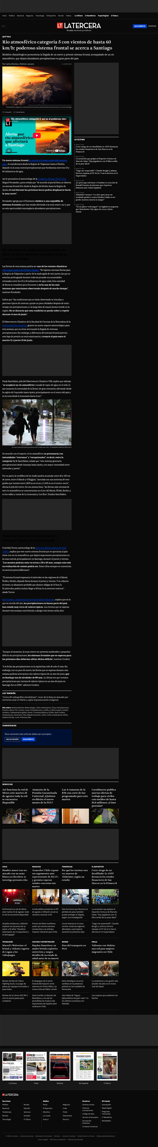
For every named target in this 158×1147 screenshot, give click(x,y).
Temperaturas (7, 715)
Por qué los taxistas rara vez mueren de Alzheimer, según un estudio (75, 875)
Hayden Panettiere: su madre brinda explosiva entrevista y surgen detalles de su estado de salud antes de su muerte (45, 952)
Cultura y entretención (43, 942)
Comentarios (20, 112)
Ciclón (43, 715)
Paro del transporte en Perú (74, 947)
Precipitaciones (63, 707)
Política (12, 15)
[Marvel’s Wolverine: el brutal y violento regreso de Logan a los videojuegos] (15, 968)
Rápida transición (34, 715)
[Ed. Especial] (83, 1080)
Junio (17, 717)
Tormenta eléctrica (40, 712)
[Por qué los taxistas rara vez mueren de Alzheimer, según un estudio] (75, 896)
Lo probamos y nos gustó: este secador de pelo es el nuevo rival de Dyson (105, 984)
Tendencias (67, 866)
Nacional (20, 15)
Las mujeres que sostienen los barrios (105, 996)
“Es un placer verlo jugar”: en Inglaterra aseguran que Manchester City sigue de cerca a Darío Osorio (97, 209)
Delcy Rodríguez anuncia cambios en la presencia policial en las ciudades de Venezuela (73, 985)
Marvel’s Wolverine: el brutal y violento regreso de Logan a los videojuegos (15, 950)
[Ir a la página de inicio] (79, 26)
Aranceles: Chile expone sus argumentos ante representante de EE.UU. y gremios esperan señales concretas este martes (45, 878)
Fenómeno (18, 715)
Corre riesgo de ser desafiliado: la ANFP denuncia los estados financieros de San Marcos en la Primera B (97, 149)
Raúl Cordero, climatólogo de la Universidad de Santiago (28, 599)
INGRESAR (152, 26)
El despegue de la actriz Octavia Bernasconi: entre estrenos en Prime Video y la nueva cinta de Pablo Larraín (44, 985)
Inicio (4, 15)
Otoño (65, 715)
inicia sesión (12, 739)
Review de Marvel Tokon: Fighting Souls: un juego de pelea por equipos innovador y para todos (15, 985)
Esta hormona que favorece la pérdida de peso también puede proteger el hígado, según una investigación (75, 913)
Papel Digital (103, 15)
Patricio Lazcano (27, 64)
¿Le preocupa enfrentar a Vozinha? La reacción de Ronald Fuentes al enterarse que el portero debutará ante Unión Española (97, 185)
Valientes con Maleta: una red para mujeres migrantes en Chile (103, 948)
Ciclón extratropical (43, 707)
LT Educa (114, 15)
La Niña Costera (55, 710)
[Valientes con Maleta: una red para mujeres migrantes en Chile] (105, 968)
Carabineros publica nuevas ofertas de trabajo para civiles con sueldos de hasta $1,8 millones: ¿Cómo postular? (104, 797)
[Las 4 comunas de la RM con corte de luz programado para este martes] (75, 816)
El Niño (51, 712)
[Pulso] (36, 1080)
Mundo (61, 15)
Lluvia (27, 710)
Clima (53, 707)
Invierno (5, 710)
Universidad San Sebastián (15, 325)
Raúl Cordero (60, 712)
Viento (30, 712)
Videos (68, 15)
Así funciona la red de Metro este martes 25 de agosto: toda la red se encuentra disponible (15, 796)
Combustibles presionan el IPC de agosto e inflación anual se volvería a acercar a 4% (45, 912)
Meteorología (30, 707)
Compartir (8, 112)
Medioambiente (18, 707)
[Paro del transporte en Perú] (75, 968)
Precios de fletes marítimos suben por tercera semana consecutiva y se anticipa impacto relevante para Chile (44, 927)
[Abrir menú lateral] (4, 26)
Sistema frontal (8, 717)
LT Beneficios (90, 15)
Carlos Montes (12, 64)
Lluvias (21, 710)
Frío (16, 710)
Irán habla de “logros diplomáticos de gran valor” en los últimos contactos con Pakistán (75, 999)
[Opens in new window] (60, 1080)
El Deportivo (51, 15)
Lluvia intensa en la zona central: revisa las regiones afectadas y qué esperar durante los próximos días (73, 927)
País (24, 715)
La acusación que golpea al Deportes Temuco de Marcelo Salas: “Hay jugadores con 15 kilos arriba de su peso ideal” (96, 161)
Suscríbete (29, 739)
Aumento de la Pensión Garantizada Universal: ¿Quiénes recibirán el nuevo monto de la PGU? (44, 796)
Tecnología (40, 15)
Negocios (29, 15)
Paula (94, 942)
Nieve (11, 710)
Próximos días (25, 717)
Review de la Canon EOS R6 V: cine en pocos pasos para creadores (15, 998)
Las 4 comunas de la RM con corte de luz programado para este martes (75, 794)
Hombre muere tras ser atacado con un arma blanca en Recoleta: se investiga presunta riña (14, 875)
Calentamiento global (18, 712)
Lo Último (79, 15)
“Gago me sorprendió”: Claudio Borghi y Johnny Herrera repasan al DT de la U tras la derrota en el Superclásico (97, 173)
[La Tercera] (12, 1080)
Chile (4, 866)
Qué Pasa (6, 36)
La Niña (46, 710)
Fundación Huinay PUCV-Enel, (52, 179)
